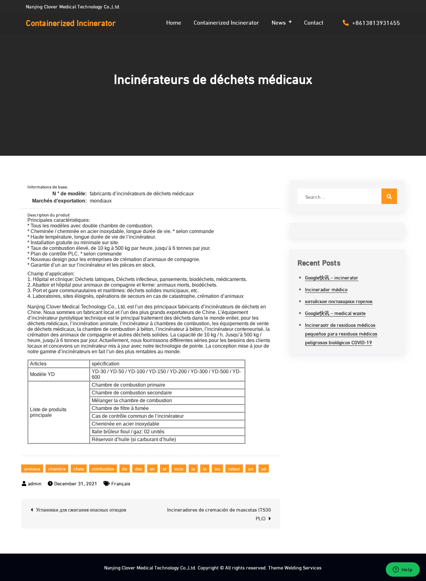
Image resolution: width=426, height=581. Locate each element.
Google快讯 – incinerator (331, 277)
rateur (234, 468)
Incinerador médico (326, 289)
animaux (32, 468)
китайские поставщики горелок (339, 300)
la (193, 468)
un (250, 468)
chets (79, 468)
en (152, 468)
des (138, 468)
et (164, 468)
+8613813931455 (376, 22)
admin (34, 483)
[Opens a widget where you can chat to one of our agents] (402, 570)
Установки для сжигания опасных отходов (81, 509)
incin (178, 468)
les (217, 468)
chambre (56, 468)
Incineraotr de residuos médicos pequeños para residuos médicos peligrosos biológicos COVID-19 (341, 333)
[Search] (389, 196)
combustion (103, 468)
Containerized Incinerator (71, 22)
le (204, 468)
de (124, 468)
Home (173, 21)
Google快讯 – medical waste (335, 312)
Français (120, 483)
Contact (313, 21)
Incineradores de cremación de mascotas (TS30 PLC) (219, 513)
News (279, 21)
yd (263, 468)
